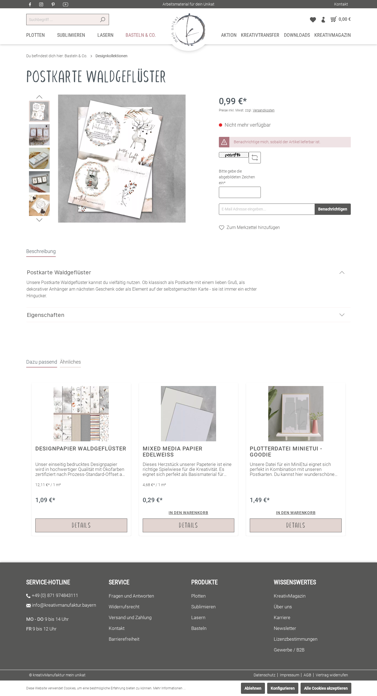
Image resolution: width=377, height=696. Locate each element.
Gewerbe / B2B (289, 650)
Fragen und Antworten (131, 596)
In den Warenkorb (188, 512)
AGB (307, 675)
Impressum (289, 675)
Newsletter (285, 628)
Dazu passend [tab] (41, 362)
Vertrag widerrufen (332, 675)
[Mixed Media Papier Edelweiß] (188, 459)
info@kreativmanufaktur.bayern (64, 605)
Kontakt (341, 4)
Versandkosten (264, 110)
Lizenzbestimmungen (295, 639)
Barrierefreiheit (124, 639)
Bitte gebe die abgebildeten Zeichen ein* (237, 177)
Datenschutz (264, 675)
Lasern (198, 617)
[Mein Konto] (323, 19)
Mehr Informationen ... (169, 688)
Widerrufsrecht (124, 606)
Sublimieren (203, 606)
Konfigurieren (283, 688)
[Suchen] (102, 19)
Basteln (198, 628)
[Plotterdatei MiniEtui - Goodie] (295, 459)
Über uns (283, 606)
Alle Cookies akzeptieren (326, 688)
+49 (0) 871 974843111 (55, 595)
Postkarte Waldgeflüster (59, 272)
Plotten (198, 596)
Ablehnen (253, 688)
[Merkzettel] (313, 19)
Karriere (282, 617)
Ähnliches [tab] (70, 362)
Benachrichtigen (332, 209)
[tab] (41, 251)
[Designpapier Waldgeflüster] (81, 459)
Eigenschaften (45, 315)
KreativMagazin (290, 596)
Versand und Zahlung (130, 617)
